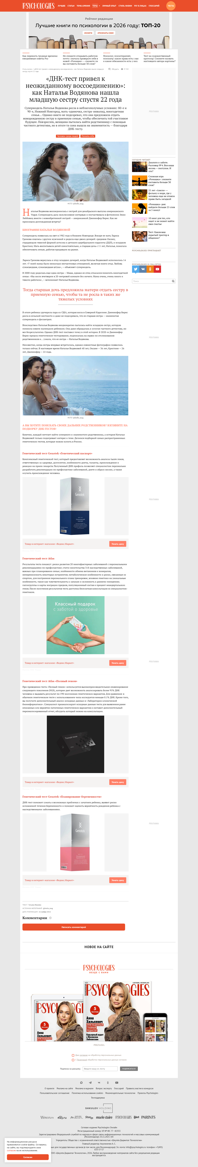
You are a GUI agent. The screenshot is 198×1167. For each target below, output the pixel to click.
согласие (84, 1055)
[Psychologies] (38, 6)
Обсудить (115, 69)
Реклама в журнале (84, 1088)
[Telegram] (90, 1083)
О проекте (49, 1088)
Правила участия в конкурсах (140, 1088)
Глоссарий (154, 5)
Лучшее (61, 5)
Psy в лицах (140, 5)
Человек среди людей (67, 136)
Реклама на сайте (65, 1088)
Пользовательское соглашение (54, 1093)
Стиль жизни (125, 5)
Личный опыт (109, 5)
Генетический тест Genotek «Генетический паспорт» (57, 453)
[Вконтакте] (99, 1083)
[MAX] (81, 1083)
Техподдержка (98, 1097)
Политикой (82, 1059)
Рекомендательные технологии (120, 1093)
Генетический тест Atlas (38, 558)
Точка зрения (83, 5)
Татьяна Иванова (34, 905)
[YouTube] (117, 1083)
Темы (95, 5)
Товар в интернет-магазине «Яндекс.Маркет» (49, 543)
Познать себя (88, 136)
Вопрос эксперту (104, 1088)
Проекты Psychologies (148, 1093)
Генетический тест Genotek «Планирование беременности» (62, 796)
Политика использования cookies (87, 1093)
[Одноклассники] (108, 1083)
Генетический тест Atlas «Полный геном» (49, 681)
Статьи (71, 5)
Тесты (171, 5)
